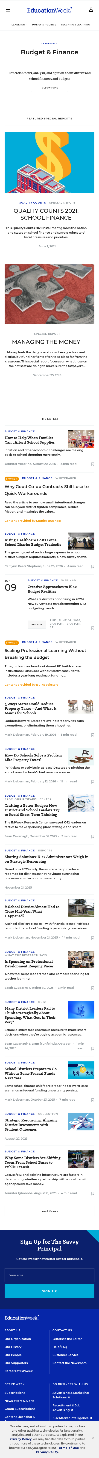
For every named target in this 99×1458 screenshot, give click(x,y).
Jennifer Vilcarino (18, 464)
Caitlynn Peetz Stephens (23, 566)
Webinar (68, 580)
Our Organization (18, 1339)
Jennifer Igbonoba (19, 1193)
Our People (13, 1355)
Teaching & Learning (75, 24)
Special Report (62, 202)
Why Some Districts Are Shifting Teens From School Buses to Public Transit (33, 1162)
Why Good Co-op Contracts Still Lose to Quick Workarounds (47, 490)
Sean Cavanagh (16, 836)
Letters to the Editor (67, 1339)
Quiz (42, 1002)
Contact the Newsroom (69, 1363)
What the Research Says (26, 955)
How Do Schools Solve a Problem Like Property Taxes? (33, 757)
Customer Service (65, 1355)
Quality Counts (32, 202)
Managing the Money (46, 342)
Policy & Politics (44, 24)
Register (37, 624)
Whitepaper (65, 478)
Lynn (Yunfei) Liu (44, 1043)
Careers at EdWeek (19, 1371)
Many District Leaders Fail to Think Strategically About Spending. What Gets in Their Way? (30, 1015)
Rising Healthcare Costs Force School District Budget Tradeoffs (33, 542)
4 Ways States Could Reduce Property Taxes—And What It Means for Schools (30, 708)
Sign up (49, 1291)
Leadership (20, 24)
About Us (12, 1330)
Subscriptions (15, 1392)
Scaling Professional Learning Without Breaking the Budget (45, 654)
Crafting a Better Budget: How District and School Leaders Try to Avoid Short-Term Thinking (32, 810)
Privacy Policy (20, 1439)
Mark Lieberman (17, 734)
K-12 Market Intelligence (70, 1418)
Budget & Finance (20, 431)
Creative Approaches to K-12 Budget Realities (52, 589)
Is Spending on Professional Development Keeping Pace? (29, 964)
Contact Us (62, 1330)
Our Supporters (16, 1363)
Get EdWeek (15, 1384)
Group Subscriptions (20, 1409)
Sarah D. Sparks (16, 987)
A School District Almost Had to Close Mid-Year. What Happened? (32, 911)
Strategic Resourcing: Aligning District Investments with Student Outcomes (31, 1125)
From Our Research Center (28, 799)
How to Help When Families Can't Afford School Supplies (30, 440)
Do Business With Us (70, 1384)
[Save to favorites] (93, 464)
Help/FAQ (59, 1347)
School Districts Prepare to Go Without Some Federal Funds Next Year (31, 1073)
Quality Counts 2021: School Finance (46, 214)
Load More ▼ (50, 1211)
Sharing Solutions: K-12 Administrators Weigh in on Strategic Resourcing (46, 859)
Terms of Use (68, 1448)
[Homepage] (49, 9)
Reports (45, 850)
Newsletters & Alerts (19, 1401)
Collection (48, 1114)
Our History (13, 1347)
